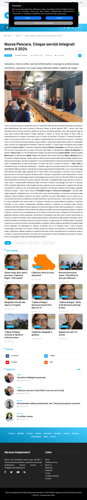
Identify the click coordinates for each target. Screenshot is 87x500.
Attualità (10, 267)
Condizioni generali (52, 476)
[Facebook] (60, 28)
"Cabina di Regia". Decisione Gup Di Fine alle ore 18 (42, 305)
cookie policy (61, 13)
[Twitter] (64, 28)
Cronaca (64, 296)
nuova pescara (19, 243)
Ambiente (75, 433)
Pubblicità (48, 470)
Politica (18, 36)
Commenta (60, 55)
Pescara (49, 55)
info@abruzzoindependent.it (14, 468)
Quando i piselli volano (27, 390)
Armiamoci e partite (26, 403)
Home (9, 36)
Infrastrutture (36, 437)
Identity (10, 370)
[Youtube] (68, 28)
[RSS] (72, 28)
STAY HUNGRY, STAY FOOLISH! (31, 377)
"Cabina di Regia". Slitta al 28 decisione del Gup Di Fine (70, 305)
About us (48, 465)
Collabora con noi (51, 462)
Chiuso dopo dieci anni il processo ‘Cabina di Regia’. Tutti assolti (15, 275)
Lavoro (53, 437)
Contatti (48, 478)
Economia (47, 433)
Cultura (19, 374)
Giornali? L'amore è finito (28, 416)
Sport (46, 437)
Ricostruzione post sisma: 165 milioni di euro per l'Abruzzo (68, 275)
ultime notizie (34, 243)
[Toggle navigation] (7, 27)
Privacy (47, 473)
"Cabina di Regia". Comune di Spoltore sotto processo (13, 335)
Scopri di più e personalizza (43, 23)
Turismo (11, 433)
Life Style (20, 387)
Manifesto (49, 468)
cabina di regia (48, 243)
